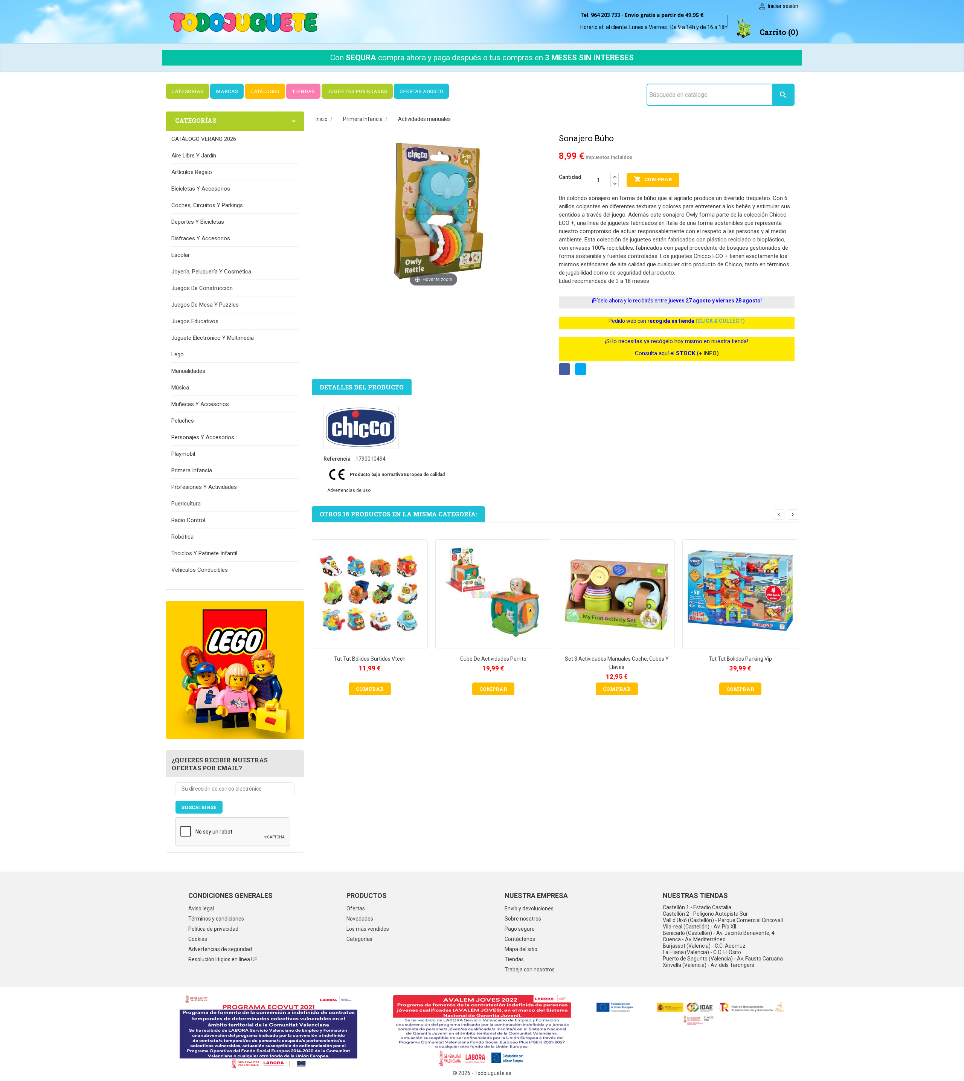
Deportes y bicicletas (197, 221)
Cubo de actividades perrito (493, 659)
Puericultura (186, 503)
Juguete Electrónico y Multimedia (212, 337)
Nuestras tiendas (695, 895)
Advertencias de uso (349, 490)
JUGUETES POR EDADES (357, 91)
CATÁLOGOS (264, 91)
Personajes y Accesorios (202, 437)
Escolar (180, 255)
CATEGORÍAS (187, 91)
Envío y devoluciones (529, 908)
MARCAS (227, 91)
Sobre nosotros (523, 919)
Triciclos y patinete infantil (204, 553)
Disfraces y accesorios (200, 238)
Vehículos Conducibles (199, 569)
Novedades (359, 919)
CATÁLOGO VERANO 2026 (203, 139)
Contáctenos (520, 939)
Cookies (197, 939)
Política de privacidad (213, 929)
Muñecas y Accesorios (200, 404)
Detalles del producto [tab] (362, 387)
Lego (177, 354)
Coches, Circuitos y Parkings (207, 205)
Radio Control (188, 520)
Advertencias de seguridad (220, 949)
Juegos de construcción (202, 288)
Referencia (337, 459)
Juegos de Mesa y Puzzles (205, 304)
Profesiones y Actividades (204, 487)
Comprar (653, 179)
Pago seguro (520, 929)
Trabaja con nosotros (530, 969)
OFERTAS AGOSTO (421, 91)
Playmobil (183, 453)
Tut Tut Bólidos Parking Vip (740, 659)
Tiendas (514, 959)
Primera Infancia (191, 470)
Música (180, 387)
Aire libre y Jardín (193, 155)
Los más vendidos (367, 929)
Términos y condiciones (216, 919)
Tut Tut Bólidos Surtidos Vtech (370, 659)
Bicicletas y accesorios (200, 188)
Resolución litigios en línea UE (223, 959)
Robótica (182, 536)
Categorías (359, 939)
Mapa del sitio (521, 949)
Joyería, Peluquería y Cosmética (211, 271)
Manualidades (188, 371)
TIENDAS (303, 91)
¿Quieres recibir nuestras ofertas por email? (220, 764)
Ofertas (355, 908)
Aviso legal (201, 908)
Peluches (182, 420)
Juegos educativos (194, 321)
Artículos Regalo (191, 172)
